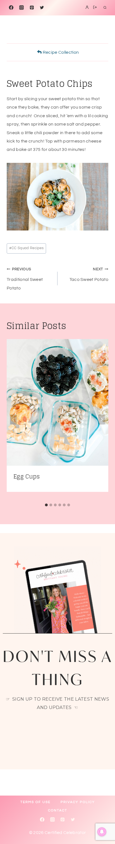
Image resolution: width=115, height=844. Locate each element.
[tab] (46, 505)
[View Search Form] (105, 7)
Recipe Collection (60, 52)
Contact (57, 810)
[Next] (101, 419)
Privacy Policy (78, 802)
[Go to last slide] (13, 419)
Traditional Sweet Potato (25, 279)
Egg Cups (26, 477)
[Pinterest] (31, 7)
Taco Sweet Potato (89, 275)
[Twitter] (41, 7)
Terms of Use (35, 802)
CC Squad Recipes (26, 248)
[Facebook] (11, 7)
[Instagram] (21, 7)
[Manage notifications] (101, 831)
